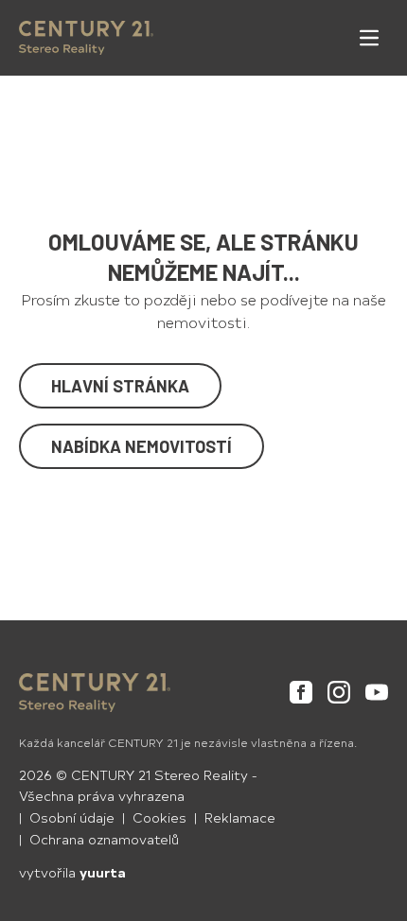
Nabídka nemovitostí (141, 446)
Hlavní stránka (120, 385)
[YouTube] (376, 692)
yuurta (103, 872)
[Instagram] (338, 692)
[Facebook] (301, 692)
